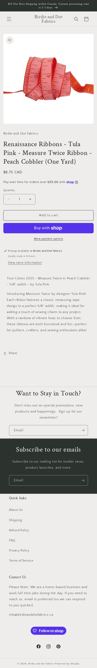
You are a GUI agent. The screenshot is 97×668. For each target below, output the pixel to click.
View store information (25, 263)
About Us (16, 510)
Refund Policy (19, 530)
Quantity (9, 190)
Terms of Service (21, 560)
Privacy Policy (19, 550)
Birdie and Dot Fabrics (41, 663)
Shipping (15, 520)
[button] (9, 19)
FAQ (12, 540)
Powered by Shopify (67, 663)
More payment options (48, 238)
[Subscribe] (83, 430)
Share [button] (13, 353)
